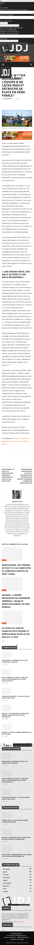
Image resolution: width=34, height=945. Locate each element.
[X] (3, 3)
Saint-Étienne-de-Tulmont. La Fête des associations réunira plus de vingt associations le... (15, 679)
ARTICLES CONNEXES (9, 544)
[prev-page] (2, 641)
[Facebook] (0, 3)
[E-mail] (27, 105)
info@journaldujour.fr (18, 921)
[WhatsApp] (14, 105)
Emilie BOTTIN (8, 98)
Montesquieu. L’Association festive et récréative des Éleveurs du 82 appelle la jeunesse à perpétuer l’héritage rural (24, 476)
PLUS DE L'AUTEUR (22, 544)
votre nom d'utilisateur (7, 15)
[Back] (0, 6)
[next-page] (4, 641)
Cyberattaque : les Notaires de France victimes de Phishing (15, 821)
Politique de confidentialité (8, 30)
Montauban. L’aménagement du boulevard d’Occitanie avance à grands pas (16, 855)
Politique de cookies (17, 939)
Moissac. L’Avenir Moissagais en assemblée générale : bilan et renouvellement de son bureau (16, 601)
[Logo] (6, 78)
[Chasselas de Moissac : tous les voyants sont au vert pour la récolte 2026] (17, 691)
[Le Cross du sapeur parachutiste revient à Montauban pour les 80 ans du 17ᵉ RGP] (17, 617)
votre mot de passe (6, 21)
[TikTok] (2, 3)
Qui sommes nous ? (16, 933)
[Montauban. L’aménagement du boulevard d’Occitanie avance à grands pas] (17, 849)
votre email (3, 39)
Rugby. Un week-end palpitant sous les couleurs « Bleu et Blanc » (15, 441)
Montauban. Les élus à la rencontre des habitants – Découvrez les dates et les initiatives (8, 475)
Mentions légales (23, 937)
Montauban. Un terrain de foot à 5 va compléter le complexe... (15, 661)
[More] (32, 105)
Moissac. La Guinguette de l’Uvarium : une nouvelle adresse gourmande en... (16, 838)
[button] (3, 64)
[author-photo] (17, 499)
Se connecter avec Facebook (9, 25)
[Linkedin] (23, 105)
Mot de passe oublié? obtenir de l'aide (11, 28)
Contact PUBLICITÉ (10, 937)
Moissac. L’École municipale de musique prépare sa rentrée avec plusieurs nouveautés (15, 715)
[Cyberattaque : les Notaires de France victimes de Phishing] (17, 815)
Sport (4, 560)
